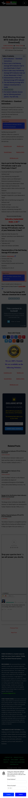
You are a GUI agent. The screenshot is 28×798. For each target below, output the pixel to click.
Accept (14, 790)
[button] (26, 776)
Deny (14, 794)
